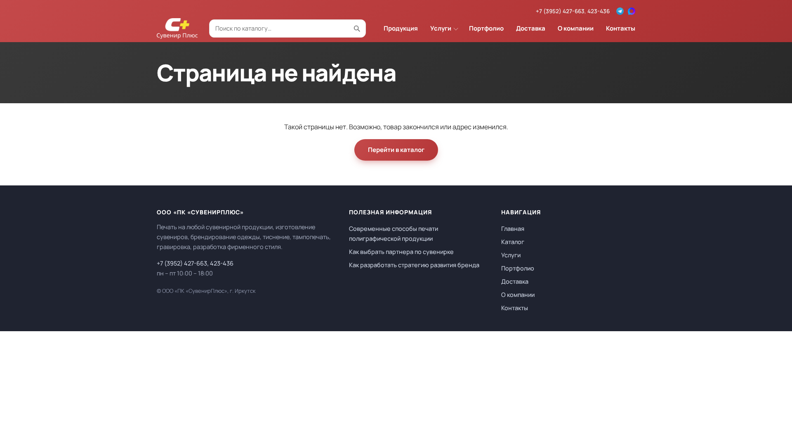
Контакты (620, 28)
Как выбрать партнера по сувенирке (401, 252)
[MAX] (631, 11)
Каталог (512, 242)
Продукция (401, 28)
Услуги (440, 28)
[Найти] (356, 28)
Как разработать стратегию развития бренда (414, 265)
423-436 (598, 11)
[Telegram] (620, 11)
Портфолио (486, 28)
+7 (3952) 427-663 (560, 11)
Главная (512, 228)
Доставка (530, 28)
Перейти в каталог (396, 149)
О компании (576, 28)
